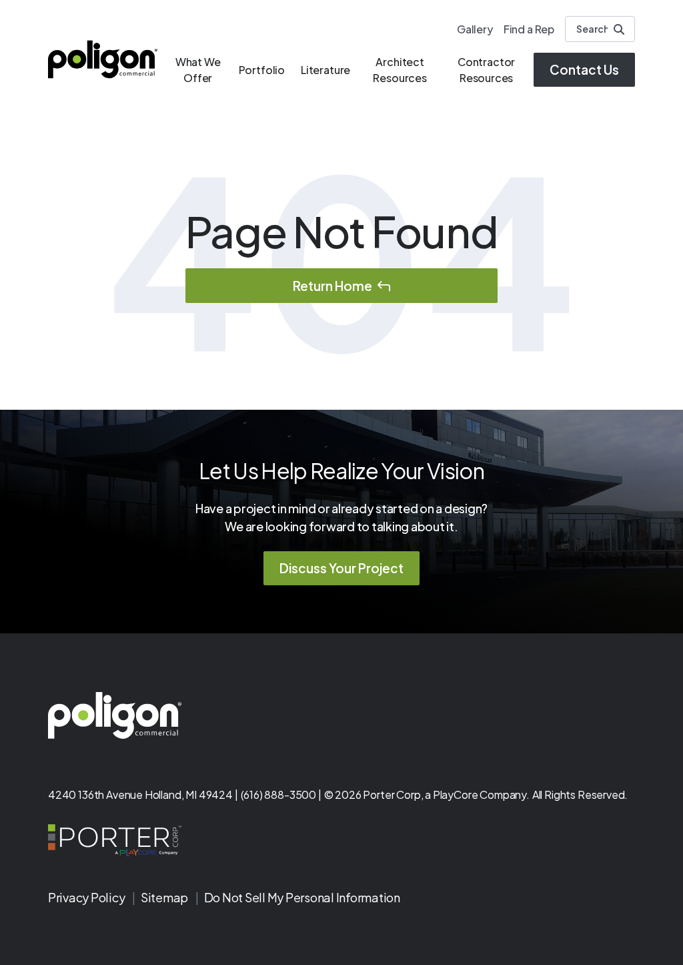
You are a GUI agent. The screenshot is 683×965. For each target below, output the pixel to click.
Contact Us (584, 69)
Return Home (332, 286)
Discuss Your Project (341, 568)
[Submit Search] (619, 29)
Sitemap (165, 897)
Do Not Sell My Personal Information (302, 897)
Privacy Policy (87, 897)
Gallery (475, 29)
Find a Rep (529, 29)
